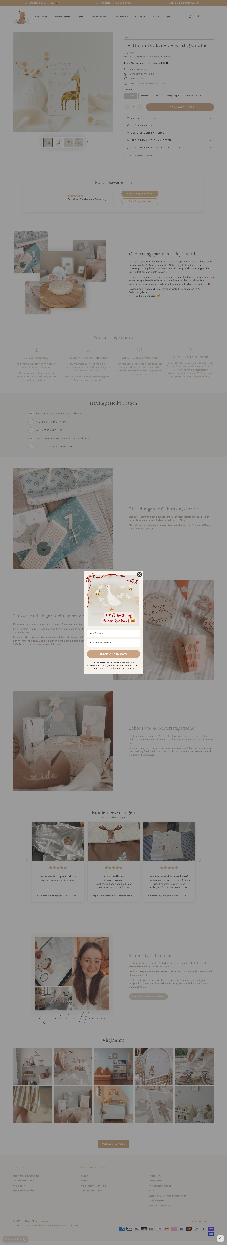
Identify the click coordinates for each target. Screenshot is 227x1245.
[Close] (139, 574)
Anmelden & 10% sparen (113, 654)
